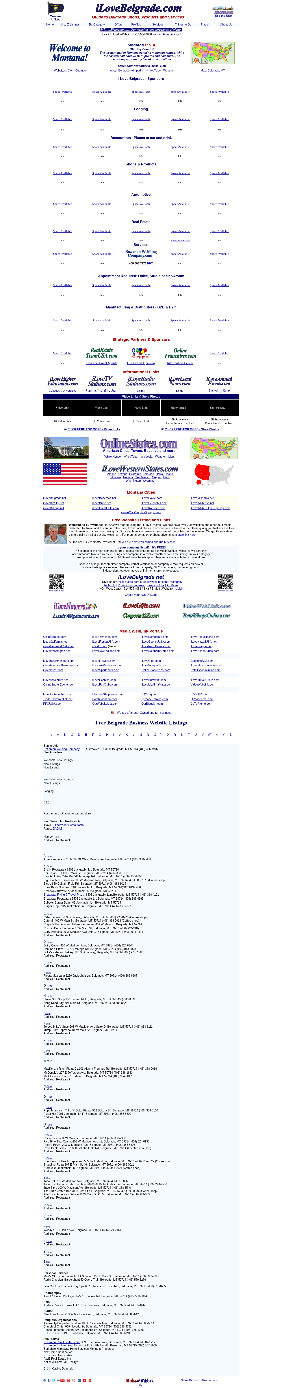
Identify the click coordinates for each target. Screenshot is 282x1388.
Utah (166, 477)
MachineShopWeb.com (107, 694)
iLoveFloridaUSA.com (106, 641)
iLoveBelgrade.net (54, 498)
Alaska (111, 474)
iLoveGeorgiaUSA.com (156, 641)
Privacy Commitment (131, 585)
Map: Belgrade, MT (212, 70)
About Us (226, 24)
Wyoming (148, 480)
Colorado (148, 474)
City (70, 70)
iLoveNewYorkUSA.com (58, 646)
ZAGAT (57, 828)
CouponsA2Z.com (202, 660)
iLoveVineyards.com (154, 665)
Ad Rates (172, 585)
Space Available (62, 91)
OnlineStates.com (128, 581)
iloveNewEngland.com (106, 651)
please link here (185, 534)
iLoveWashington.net (56, 651)
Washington (133, 480)
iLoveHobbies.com (104, 680)
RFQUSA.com (52, 703)
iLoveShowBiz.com (153, 680)
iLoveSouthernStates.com (157, 651)
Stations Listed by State (101, 390)
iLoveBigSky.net (53, 503)
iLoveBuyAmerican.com (58, 660)
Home (50, 24)
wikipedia (146, 456)
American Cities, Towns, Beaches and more (139, 451)
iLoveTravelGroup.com (205, 680)
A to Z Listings (70, 24)
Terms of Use (155, 585)
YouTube (155, 70)
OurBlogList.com (152, 703)
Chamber (81, 70)
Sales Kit (187, 1380)
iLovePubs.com (53, 670)
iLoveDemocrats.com (155, 636)
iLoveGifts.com (151, 660)
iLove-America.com (104, 636)
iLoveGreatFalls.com (105, 508)
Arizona (122, 474)
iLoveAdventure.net (55, 680)
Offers (118, 24)
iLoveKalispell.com (153, 508)
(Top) (56, 837)
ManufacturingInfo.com (57, 694)
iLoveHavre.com (151, 498)
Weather (168, 70)
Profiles (136, 24)
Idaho (169, 474)
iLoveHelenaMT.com (154, 503)
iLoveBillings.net (53, 508)
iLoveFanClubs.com (105, 684)
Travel (205, 24)
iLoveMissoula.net (202, 498)
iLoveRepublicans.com (205, 636)
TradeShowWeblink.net (57, 699)
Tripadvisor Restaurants (68, 825)
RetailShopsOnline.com (206, 670)
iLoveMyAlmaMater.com (156, 684)
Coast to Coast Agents (101, 363)
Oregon (156, 477)
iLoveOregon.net (201, 646)
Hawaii (160, 474)
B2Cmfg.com (149, 694)
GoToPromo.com (201, 703)
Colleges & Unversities (62, 390)
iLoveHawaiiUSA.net (204, 641)
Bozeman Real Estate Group (62, 1342)
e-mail (156, 34)
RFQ (150, 263)
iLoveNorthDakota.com (156, 646)
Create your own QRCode (141, 594)
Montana (115, 477)
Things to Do (183, 24)
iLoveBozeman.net (104, 498)
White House (112, 456)
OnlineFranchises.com (155, 670)
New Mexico (142, 477)
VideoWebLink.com (203, 684)
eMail (179, 588)
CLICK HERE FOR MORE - (94, 429)
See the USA (223, 15)
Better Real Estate (180, 240)
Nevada (128, 477)
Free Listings (171, 34)
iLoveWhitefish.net (202, 503)
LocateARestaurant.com (107, 665)
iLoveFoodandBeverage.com (61, 665)
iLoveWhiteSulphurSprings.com (210, 508)
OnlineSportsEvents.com (59, 684)
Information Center (180, 363)
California (135, 474)
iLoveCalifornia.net (55, 641)
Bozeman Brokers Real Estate (63, 1345)
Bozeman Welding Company (62, 749)
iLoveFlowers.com (103, 660)
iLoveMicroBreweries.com (207, 665)
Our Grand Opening (141, 363)
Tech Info (109, 585)
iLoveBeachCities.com (205, 651)
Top (141, 1385)
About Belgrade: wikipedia (126, 70)
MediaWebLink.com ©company (162, 581)
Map (171, 456)
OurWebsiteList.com (105, 703)
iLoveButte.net (101, 503)
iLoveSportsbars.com (105, 670)
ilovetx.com (99, 646)
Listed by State (219, 390)
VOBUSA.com (200, 694)
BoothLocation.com (104, 699)
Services (157, 24)
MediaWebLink (56, 590)
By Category (97, 24)
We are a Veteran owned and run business (149, 542)
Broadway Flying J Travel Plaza (64, 894)
